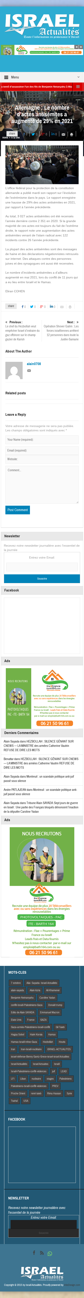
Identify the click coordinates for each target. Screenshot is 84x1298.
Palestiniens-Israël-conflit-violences (28, 1086)
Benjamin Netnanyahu (22, 997)
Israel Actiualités (19, 1064)
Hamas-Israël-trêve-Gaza (24, 1042)
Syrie (69, 1093)
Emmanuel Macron (49, 1012)
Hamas (52, 1034)
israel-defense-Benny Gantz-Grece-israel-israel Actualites (40, 1056)
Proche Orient (18, 1093)
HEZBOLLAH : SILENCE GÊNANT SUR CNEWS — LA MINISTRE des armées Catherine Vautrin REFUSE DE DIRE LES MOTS (39, 745)
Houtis (62, 1042)
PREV (55, 1086)
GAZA (43, 1020)
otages (50, 1078)
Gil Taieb (60, 1027)
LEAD (64, 1071)
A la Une (15, 137)
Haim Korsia (36, 1034)
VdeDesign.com (72, 1285)
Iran (13, 1049)
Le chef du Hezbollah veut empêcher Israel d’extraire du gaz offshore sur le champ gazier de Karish (22, 330)
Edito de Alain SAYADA (22, 1012)
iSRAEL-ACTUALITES (59, 1049)
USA (25, 1101)
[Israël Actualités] (42, 26)
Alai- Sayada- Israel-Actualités (41, 983)
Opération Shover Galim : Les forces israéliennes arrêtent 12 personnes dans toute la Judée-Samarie (61, 330)
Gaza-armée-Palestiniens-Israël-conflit (30, 1027)
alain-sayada (17, 990)
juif (53, 1071)
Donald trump (55, 1005)
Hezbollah (48, 1042)
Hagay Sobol (17, 1034)
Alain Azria (35, 990)
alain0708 (34, 364)
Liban (23, 1078)
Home (5, 137)
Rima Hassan (54, 1093)
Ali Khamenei (52, 990)
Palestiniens (65, 1078)
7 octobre (16, 983)
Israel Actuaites (40, 1064)
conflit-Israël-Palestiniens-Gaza (26, 1005)
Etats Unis (16, 1020)
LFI (12, 1078)
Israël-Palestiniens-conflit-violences (28, 1071)
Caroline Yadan (47, 997)
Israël (57, 1064)
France (30, 1020)
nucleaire (36, 1078)
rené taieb (36, 1093)
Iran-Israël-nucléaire (31, 1049)
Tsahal (14, 1101)
